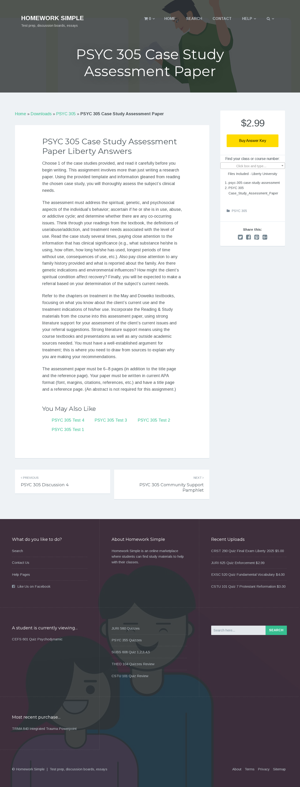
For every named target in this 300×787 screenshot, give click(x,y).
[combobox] (252, 165)
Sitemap (279, 769)
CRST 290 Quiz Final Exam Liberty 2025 (242, 551)
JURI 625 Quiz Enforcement (233, 563)
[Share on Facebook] (248, 237)
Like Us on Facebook (33, 586)
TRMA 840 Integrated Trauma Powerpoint (44, 729)
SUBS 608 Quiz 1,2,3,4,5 (131, 652)
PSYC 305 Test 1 (68, 429)
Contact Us (20, 562)
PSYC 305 (66, 113)
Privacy (264, 769)
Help (247, 19)
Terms (250, 769)
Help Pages (21, 574)
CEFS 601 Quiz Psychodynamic (37, 639)
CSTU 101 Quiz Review (130, 676)
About (236, 769)
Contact (222, 19)
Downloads (41, 113)
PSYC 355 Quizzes (127, 640)
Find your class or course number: (252, 159)
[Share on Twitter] (240, 237)
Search (194, 19)
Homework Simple (52, 18)
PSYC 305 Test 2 (154, 420)
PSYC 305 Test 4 (68, 420)
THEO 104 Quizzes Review (133, 664)
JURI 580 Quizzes (126, 628)
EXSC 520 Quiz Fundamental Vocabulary (243, 574)
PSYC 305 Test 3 (111, 420)
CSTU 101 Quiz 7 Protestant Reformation (243, 586)
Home (170, 19)
